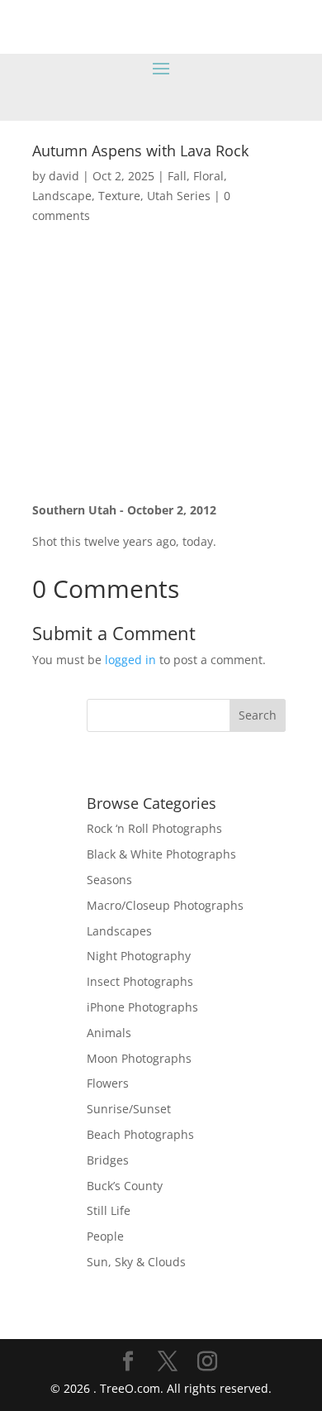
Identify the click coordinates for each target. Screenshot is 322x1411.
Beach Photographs (140, 1134)
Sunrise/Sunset (129, 1109)
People (105, 1236)
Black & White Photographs (161, 854)
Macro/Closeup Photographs (165, 905)
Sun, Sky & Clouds (136, 1262)
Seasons (109, 879)
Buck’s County (125, 1185)
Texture (119, 195)
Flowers (108, 1083)
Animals (109, 1032)
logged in (130, 659)
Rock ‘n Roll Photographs (154, 828)
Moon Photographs (139, 1058)
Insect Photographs (140, 981)
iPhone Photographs (142, 1007)
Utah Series (179, 195)
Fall (177, 176)
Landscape (62, 195)
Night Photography (139, 956)
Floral (208, 176)
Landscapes (119, 931)
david (64, 176)
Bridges (108, 1160)
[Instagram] (207, 1361)
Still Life (108, 1210)
